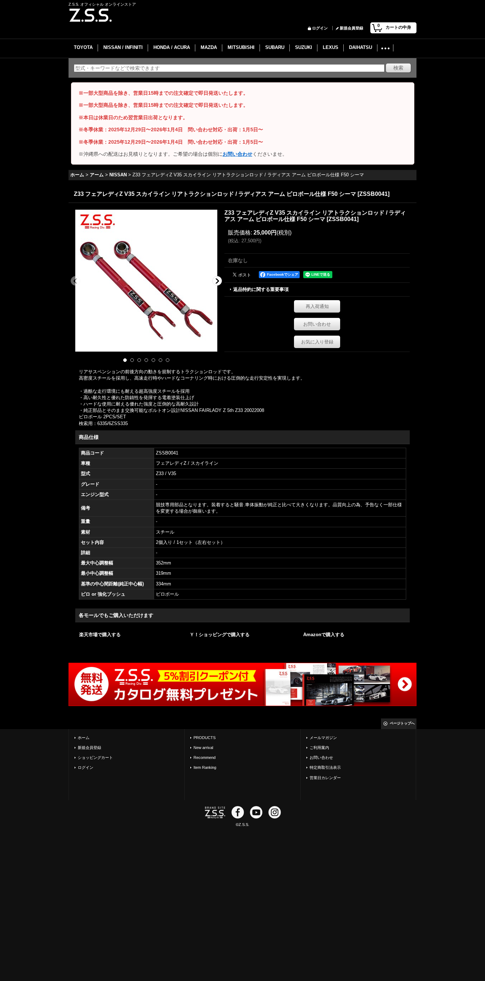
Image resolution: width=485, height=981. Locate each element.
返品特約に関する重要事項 (261, 289)
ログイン (320, 28)
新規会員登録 (351, 28)
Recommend (205, 757)
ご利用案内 (319, 747)
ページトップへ (402, 723)
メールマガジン (323, 737)
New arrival (203, 747)
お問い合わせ (237, 154)
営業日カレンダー (325, 778)
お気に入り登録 (317, 342)
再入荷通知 (317, 306)
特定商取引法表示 (325, 767)
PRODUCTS (205, 737)
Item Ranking (205, 767)
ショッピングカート (95, 757)
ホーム (83, 737)
